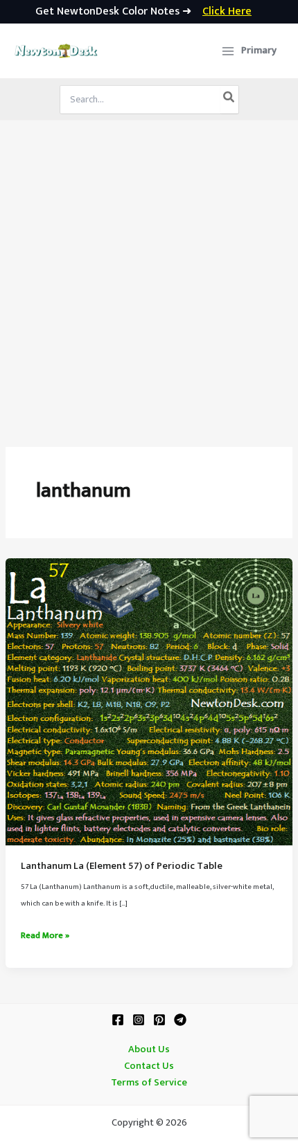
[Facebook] (118, 1019)
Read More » (45, 936)
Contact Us (149, 1066)
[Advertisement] (149, 276)
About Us (149, 1049)
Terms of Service (149, 1082)
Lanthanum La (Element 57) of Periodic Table (121, 866)
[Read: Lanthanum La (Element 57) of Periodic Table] (149, 701)
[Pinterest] (159, 1019)
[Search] (229, 99)
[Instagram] (138, 1019)
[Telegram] (180, 1019)
